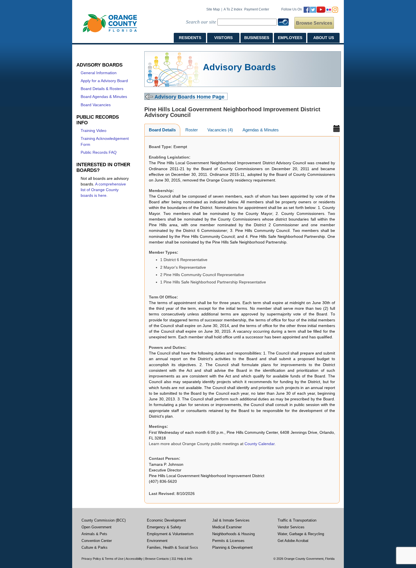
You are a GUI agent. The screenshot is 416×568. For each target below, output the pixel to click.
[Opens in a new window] (336, 128)
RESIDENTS (190, 37)
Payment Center (256, 9)
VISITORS (223, 37)
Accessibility (134, 558)
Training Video (93, 131)
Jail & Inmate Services (231, 520)
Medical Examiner (227, 527)
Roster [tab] (191, 129)
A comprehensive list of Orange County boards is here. (103, 190)
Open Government (96, 527)
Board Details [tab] (162, 129)
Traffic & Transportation (297, 520)
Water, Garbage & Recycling (301, 534)
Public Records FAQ (99, 152)
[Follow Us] (321, 9)
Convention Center (97, 541)
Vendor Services (291, 527)
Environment (157, 541)
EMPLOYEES (290, 37)
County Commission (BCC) (104, 520)
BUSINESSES (256, 37)
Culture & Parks (95, 548)
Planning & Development (232, 548)
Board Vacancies (96, 105)
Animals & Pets (94, 534)
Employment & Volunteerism (170, 534)
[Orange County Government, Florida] (110, 23)
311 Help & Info (181, 558)
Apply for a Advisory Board (104, 81)
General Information (99, 73)
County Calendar (260, 444)
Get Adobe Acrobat (293, 541)
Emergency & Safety (164, 527)
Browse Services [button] (314, 23)
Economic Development (166, 520)
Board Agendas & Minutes (104, 97)
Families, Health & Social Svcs (172, 548)
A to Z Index (233, 9)
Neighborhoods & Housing (233, 534)
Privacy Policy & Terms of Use (102, 558)
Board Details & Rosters (102, 89)
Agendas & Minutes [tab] (261, 129)
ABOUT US (323, 37)
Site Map (213, 9)
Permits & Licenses (228, 541)
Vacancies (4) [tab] (220, 129)
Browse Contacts (157, 558)
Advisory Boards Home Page (189, 97)
